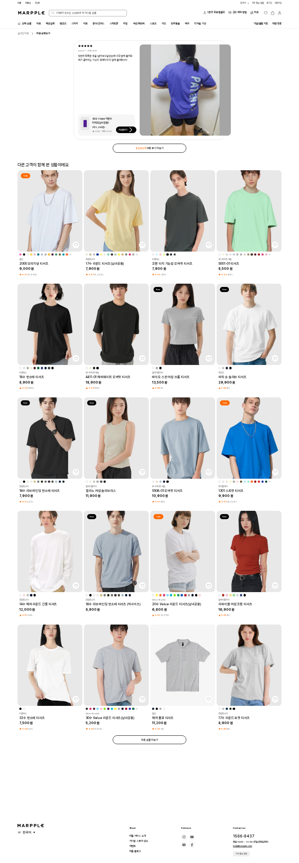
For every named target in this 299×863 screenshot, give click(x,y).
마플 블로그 (135, 851)
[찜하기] (76, 245)
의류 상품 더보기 (149, 740)
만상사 (37, 2)
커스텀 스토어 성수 (138, 841)
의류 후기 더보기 (149, 148)
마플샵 (28, 2)
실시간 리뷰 (23, 33)
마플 (19, 2)
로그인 (269, 2)
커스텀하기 (123, 129)
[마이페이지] (279, 13)
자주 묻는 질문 (241, 853)
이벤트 (132, 846)
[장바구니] (273, 13)
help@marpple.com (242, 845)
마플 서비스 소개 (137, 835)
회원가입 (278, 2)
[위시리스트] (266, 13)
